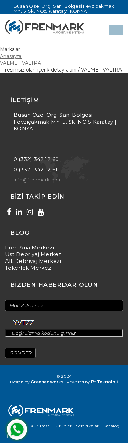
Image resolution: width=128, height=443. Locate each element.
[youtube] (41, 212)
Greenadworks (47, 381)
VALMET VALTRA (20, 63)
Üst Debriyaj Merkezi (34, 254)
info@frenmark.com (38, 180)
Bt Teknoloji (104, 381)
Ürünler (64, 425)
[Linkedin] (19, 212)
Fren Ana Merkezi (29, 247)
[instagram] (30, 212)
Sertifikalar (87, 425)
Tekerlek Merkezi (29, 268)
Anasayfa (11, 56)
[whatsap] (17, 429)
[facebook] (9, 212)
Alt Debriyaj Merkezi (33, 261)
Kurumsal (41, 425)
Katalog (111, 425)
